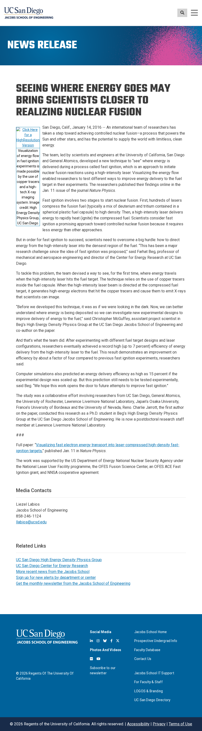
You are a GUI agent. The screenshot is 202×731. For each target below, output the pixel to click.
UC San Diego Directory (152, 700)
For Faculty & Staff (148, 682)
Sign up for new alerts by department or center (56, 577)
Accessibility (138, 724)
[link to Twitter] (117, 641)
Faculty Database (147, 650)
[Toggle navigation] (194, 13)
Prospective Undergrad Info (155, 641)
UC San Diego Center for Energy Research (52, 565)
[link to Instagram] (98, 641)
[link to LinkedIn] (91, 641)
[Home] (28, 13)
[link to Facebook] (111, 641)
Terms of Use (180, 724)
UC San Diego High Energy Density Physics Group (59, 559)
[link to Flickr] (91, 659)
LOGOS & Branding (148, 691)
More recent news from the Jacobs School (52, 571)
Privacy (159, 724)
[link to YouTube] (98, 659)
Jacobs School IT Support (154, 673)
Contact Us (142, 659)
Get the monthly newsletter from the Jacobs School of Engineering (73, 583)
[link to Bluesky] (105, 641)
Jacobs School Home (150, 632)
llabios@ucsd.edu (31, 522)
